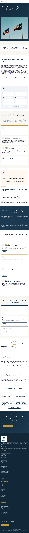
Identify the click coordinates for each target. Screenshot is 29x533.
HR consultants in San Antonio (12, 73)
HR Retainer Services (4, 460)
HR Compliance (3, 462)
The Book (12, 530)
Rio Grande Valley (17, 99)
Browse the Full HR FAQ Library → (14, 407)
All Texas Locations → (4, 500)
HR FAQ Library (3, 503)
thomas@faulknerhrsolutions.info (6, 519)
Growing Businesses (3, 479)
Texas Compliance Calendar (4, 512)
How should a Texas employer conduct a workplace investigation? (21, 396)
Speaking (14, 530)
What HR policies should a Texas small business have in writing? (6, 396)
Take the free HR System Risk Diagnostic (12, 428)
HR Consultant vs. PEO (4, 508)
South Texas (17, 106)
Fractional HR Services (4, 461)
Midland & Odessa (3, 495)
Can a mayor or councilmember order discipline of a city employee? (21, 403)
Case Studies (6, 530)
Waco (4, 104)
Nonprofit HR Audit (3, 454)
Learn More (4, 251)
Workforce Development (4, 472)
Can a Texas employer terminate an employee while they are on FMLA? (21, 399)
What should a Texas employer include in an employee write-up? (6, 399)
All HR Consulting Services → (5, 473)
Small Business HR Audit (4, 455)
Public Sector (3, 477)
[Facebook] (5, 446)
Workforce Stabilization (4, 466)
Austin (2, 484)
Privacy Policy (24, 530)
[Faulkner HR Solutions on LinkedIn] (1, 446)
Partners (17, 530)
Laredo (2, 491)
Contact (21, 530)
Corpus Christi (5, 99)
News (19, 530)
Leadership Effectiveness (4, 467)
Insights (9, 530)
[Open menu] (27, 1)
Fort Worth (4, 97)
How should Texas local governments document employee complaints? (7, 403)
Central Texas (5, 106)
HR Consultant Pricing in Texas (5, 507)
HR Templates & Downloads (4, 506)
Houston (4, 95)
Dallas (16, 95)
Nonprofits (2, 478)
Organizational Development (4, 471)
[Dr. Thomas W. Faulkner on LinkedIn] (3, 446)
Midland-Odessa (17, 104)
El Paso (16, 97)
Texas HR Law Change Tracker (5, 513)
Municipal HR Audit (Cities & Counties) (6, 453)
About (3, 530)
